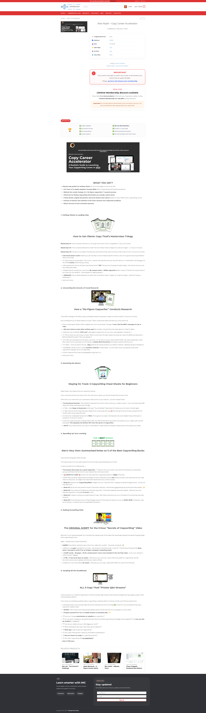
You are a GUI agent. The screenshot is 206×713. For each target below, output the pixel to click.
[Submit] (125, 6)
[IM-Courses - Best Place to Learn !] (71, 7)
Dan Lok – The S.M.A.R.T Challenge (70, 667)
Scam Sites (117, 13)
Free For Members (73, 18)
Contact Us (61, 693)
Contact (137, 1)
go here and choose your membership (122, 81)
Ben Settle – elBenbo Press (112, 667)
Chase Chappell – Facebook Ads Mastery (134, 667)
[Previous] (61, 662)
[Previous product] (144, 18)
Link (111, 47)
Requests (85, 13)
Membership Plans (74, 13)
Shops (63, 13)
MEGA (111, 40)
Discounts (95, 13)
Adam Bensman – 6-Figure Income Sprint (90, 667)
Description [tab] (66, 120)
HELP (102, 13)
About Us (143, 1)
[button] (130, 6)
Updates (108, 13)
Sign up (121, 700)
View (111, 55)
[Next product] (141, 18)
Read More (113, 1)
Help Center (71, 693)
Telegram (80, 693)
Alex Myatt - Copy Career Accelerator (118, 66)
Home (63, 18)
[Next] (145, 662)
